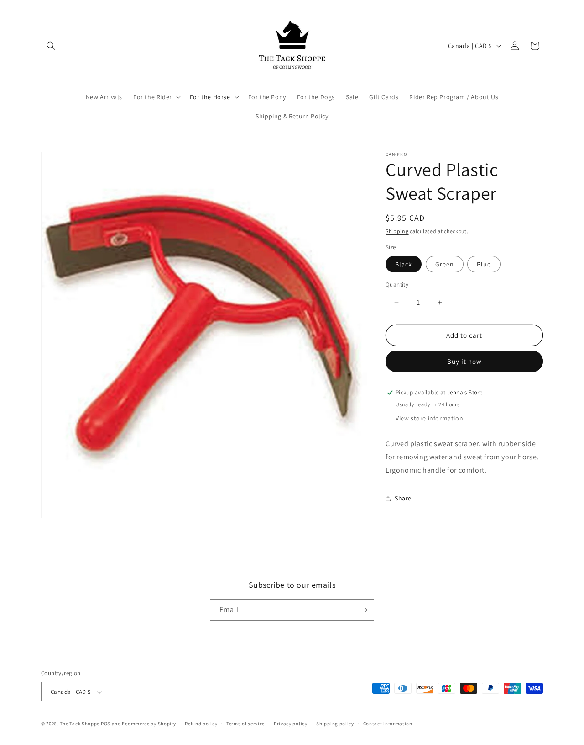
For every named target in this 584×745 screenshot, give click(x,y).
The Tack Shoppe (80, 724)
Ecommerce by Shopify (149, 724)
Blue (484, 264)
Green (444, 264)
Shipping (397, 231)
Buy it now (464, 361)
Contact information (387, 723)
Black (403, 264)
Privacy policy (291, 723)
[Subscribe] (364, 610)
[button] (51, 46)
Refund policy (201, 723)
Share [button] (403, 498)
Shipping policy (335, 723)
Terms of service (245, 723)
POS (105, 724)
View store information (429, 418)
